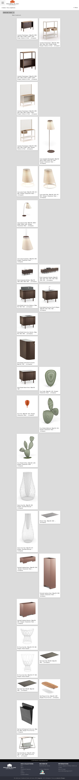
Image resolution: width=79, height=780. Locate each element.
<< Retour (75, 7)
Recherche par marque (45, 766)
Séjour (22, 767)
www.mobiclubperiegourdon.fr (65, 771)
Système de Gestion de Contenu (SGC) (32, 778)
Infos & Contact (62, 769)
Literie (22, 771)
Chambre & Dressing (26, 769)
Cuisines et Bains (25, 774)
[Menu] (2, 2)
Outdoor (4, 7)
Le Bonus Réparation (44, 769)
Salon (22, 766)
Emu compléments (11, 7)
